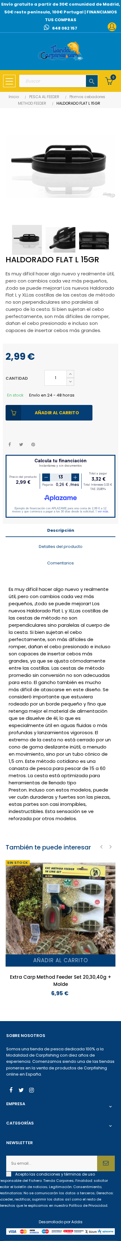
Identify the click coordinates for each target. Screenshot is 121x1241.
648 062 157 (64, 28)
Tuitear (21, 445)
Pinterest (33, 445)
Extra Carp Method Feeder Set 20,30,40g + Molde (60, 980)
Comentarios (60, 563)
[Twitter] (21, 1091)
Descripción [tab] (60, 530)
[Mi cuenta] (112, 26)
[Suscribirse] (106, 1163)
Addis (77, 1221)
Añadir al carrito (57, 413)
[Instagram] (31, 1091)
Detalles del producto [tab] (61, 546)
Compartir (9, 445)
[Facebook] (11, 1091)
